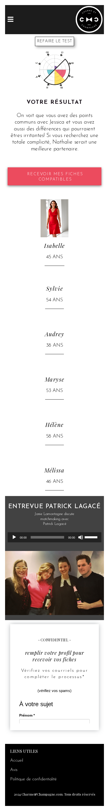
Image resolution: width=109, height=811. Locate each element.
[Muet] (80, 537)
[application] (54, 537)
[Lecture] (14, 537)
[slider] (92, 536)
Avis (13, 770)
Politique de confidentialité (33, 779)
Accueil (16, 760)
